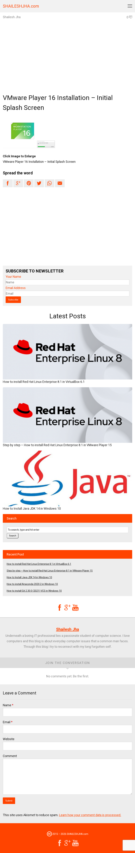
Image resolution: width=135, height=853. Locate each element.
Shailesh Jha (67, 629)
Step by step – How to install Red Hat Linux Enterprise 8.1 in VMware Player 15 (57, 445)
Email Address (16, 288)
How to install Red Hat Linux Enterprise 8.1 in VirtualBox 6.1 (44, 382)
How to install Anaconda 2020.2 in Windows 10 (32, 584)
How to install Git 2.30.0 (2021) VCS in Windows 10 (34, 590)
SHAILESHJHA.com (21, 6)
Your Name (13, 276)
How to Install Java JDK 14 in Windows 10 (32, 508)
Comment (10, 756)
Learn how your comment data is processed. (90, 815)
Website (8, 739)
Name (8, 705)
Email (7, 722)
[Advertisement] (67, 62)
